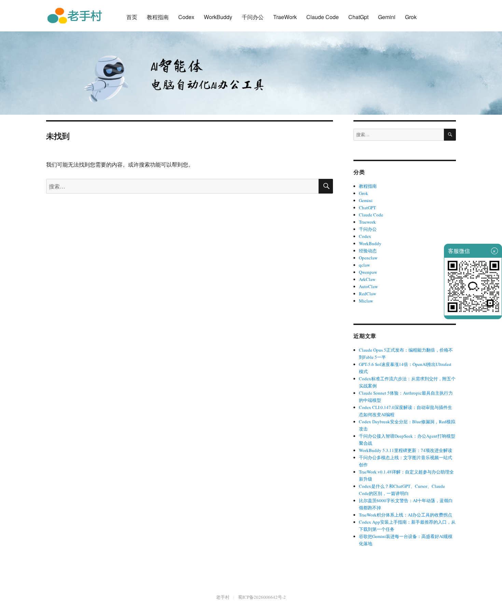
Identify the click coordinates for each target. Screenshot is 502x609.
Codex (186, 17)
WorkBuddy (218, 17)
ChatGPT (367, 207)
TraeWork (285, 17)
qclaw (364, 265)
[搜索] (450, 135)
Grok (411, 17)
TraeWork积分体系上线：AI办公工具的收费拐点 (405, 515)
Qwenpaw (368, 272)
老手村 (222, 597)
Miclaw (366, 301)
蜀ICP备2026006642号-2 (262, 597)
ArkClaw (367, 279)
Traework (367, 222)
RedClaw (367, 294)
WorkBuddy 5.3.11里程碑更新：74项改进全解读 (405, 450)
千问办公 (253, 17)
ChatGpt (358, 17)
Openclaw (368, 258)
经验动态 (368, 250)
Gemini (386, 17)
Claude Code (322, 17)
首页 (131, 17)
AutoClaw (368, 286)
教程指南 (158, 17)
